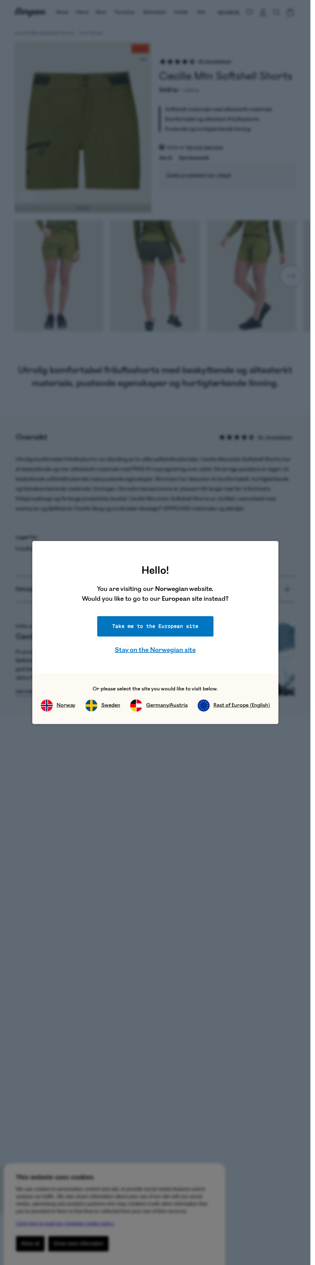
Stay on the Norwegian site (155, 650)
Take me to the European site (155, 626)
